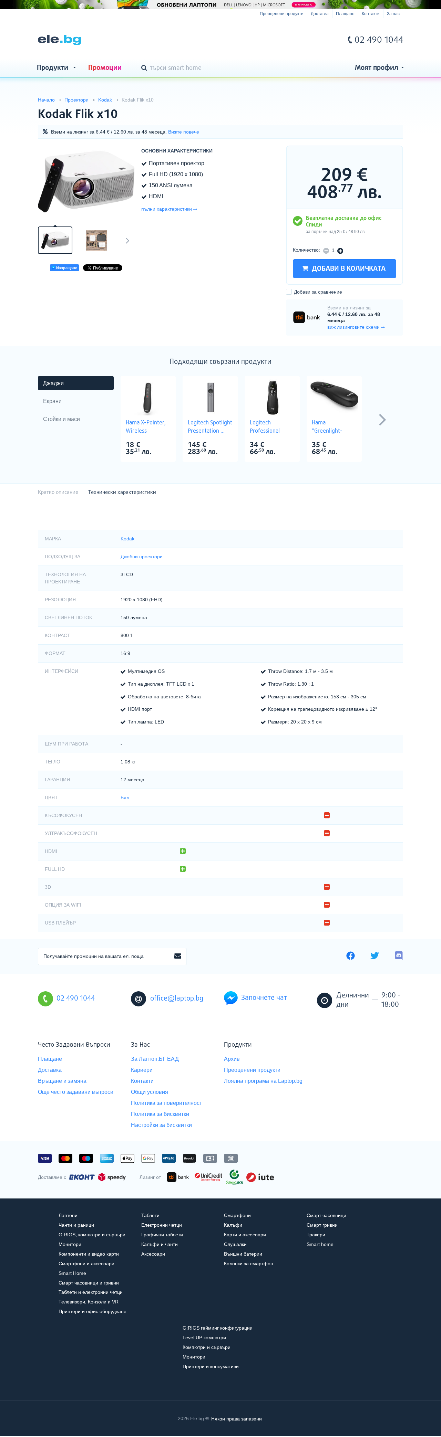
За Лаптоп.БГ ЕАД (155, 1059)
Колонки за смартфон (248, 1263)
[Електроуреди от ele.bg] (59, 40)
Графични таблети (162, 1234)
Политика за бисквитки (160, 1114)
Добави (318, 292)
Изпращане (66, 268)
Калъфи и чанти (159, 1244)
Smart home (320, 1244)
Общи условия (149, 1092)
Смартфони (237, 1215)
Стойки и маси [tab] (61, 419)
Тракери (316, 1234)
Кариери (142, 1070)
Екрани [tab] (52, 401)
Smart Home (72, 1273)
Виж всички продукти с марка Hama (162, 445)
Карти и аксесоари (245, 1234)
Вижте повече (183, 132)
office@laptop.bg (176, 998)
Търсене (145, 68)
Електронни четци (161, 1225)
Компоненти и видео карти (89, 1254)
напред (127, 240)
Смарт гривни (322, 1225)
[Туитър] (374, 956)
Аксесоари (153, 1254)
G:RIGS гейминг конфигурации (218, 1328)
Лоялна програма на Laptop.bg (263, 1081)
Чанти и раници (76, 1225)
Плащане (345, 13)
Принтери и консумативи (211, 1366)
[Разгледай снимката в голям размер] (86, 182)
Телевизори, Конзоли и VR (89, 1301)
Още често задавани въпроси (75, 1092)
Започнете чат (264, 998)
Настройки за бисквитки (161, 1125)
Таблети (150, 1215)
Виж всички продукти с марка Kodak (384, 108)
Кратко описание (58, 492)
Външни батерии (243, 1254)
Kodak (127, 538)
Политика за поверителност (166, 1103)
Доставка (320, 13)
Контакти (371, 13)
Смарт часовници (326, 1215)
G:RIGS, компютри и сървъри (92, 1234)
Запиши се (177, 956)
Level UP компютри (204, 1337)
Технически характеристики (122, 492)
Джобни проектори (142, 556)
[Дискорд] (398, 956)
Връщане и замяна (62, 1081)
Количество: (306, 250)
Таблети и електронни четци (91, 1292)
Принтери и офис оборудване (92, 1311)
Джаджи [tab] (53, 383)
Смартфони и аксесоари (86, 1263)
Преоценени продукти (282, 13)
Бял (125, 797)
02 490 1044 (379, 40)
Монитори (70, 1244)
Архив (232, 1059)
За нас (393, 13)
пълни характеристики (166, 209)
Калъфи (233, 1225)
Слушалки (235, 1244)
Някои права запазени (236, 1418)
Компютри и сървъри (206, 1347)
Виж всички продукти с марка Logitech (224, 445)
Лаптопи (68, 1215)
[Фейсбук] (350, 956)
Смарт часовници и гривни (89, 1283)
